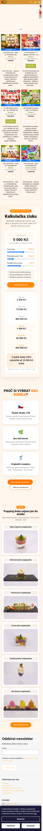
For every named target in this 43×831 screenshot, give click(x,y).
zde (35, 814)
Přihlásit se (9, 768)
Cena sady (11, 249)
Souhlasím (31, 826)
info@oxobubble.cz (11, 803)
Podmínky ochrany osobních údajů (13, 790)
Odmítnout (11, 826)
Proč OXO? (5, 783)
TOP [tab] (20, 29)
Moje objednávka (7, 793)
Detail (10, 66)
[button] (3, 13)
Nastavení (21, 819)
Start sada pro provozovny (20, 482)
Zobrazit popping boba (20, 725)
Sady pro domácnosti (20, 487)
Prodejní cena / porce (14, 263)
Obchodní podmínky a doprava (12, 788)
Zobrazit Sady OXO (20, 285)
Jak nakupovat (7, 786)
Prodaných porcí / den (15, 256)
